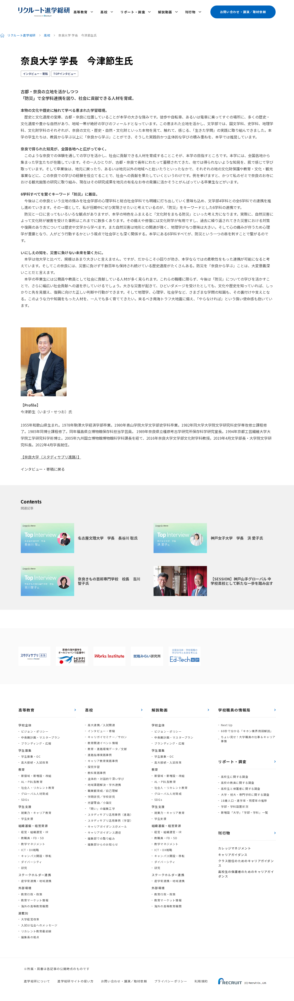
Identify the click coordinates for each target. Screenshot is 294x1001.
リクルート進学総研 (21, 35)
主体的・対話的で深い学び (106, 779)
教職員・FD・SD (32, 838)
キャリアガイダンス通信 (104, 832)
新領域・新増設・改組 (36, 776)
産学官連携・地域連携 (36, 881)
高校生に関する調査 (234, 777)
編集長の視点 (30, 937)
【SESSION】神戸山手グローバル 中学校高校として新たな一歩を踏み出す (242, 581)
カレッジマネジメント (234, 848)
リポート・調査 (132, 12)
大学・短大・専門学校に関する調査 (245, 794)
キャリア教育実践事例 (103, 761)
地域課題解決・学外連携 (104, 785)
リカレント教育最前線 (36, 931)
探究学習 (94, 767)
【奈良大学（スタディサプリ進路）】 (51, 457)
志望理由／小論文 (100, 802)
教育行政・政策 (31, 894)
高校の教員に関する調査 (237, 782)
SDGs (25, 799)
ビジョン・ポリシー (34, 731)
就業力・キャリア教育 (36, 813)
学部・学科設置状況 (234, 806)
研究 (24, 868)
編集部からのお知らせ (103, 844)
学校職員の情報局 (234, 710)
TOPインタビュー (64, 74)
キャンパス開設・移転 (36, 856)
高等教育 (81, 12)
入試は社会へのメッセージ (39, 925)
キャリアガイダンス (233, 854)
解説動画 (165, 12)
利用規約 (201, 981)
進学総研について (37, 981)
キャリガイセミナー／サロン (107, 737)
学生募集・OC (31, 756)
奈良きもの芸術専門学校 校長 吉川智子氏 (109, 581)
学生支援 (27, 819)
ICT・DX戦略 (30, 850)
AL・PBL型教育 (32, 782)
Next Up (227, 725)
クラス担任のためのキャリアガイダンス (246, 863)
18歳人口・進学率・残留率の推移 (244, 800)
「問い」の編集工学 (101, 808)
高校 (103, 12)
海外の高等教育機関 (34, 906)
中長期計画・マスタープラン (40, 737)
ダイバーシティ (31, 862)
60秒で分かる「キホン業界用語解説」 (247, 731)
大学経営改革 (30, 919)
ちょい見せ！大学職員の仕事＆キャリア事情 (248, 739)
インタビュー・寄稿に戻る (43, 469)
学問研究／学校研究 (101, 797)
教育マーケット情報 (34, 900)
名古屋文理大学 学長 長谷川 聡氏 (108, 538)
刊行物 (190, 12)
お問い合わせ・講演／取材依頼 (243, 12)
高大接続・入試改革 (34, 762)
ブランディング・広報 (36, 743)
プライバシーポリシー (170, 981)
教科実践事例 (97, 773)
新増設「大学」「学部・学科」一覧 (244, 812)
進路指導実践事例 (100, 755)
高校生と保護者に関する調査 (240, 788)
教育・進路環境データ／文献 (107, 749)
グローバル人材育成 (34, 794)
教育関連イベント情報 (103, 743)
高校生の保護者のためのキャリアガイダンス (246, 873)
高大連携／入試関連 (101, 725)
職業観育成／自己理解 (103, 791)
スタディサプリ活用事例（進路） (110, 814)
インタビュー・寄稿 (35, 74)
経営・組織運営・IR (34, 832)
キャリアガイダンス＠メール (107, 826)
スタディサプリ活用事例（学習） (110, 820)
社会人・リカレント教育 (37, 788)
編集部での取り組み (101, 838)
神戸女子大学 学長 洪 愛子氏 (237, 538)
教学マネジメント (33, 844)
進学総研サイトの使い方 (75, 981)
